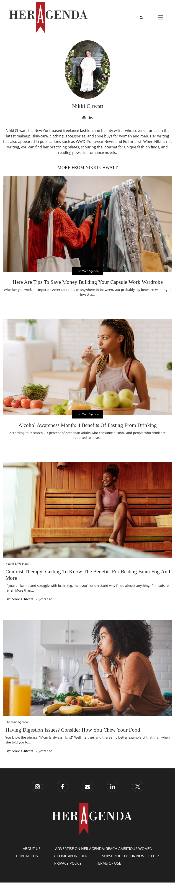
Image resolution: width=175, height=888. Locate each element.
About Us (32, 848)
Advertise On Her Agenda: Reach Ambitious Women (103, 848)
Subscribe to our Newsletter (130, 855)
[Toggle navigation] (160, 17)
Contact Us (27, 855)
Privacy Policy (68, 863)
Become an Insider (70, 855)
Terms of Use (108, 863)
